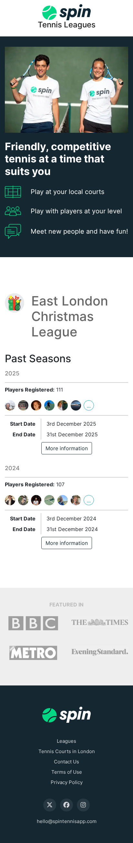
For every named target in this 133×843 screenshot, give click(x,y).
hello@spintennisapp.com (67, 821)
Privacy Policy (67, 782)
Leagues (66, 741)
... (89, 405)
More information (67, 448)
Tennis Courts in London (66, 751)
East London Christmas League (69, 316)
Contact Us (66, 762)
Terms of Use (66, 772)
